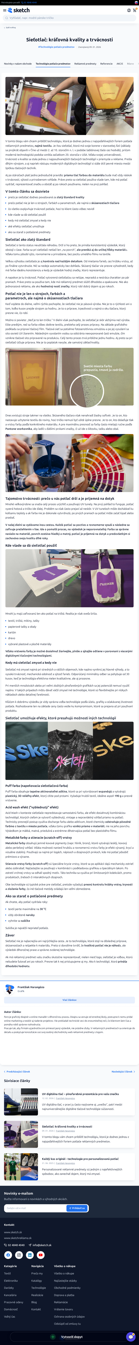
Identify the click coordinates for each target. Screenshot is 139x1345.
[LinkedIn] (30, 1255)
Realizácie (37, 1295)
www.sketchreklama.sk (18, 1238)
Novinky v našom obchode (18, 63)
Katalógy (36, 1280)
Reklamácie (61, 1302)
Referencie (106, 63)
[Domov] (18, 10)
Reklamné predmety (85, 63)
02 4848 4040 (16, 1245)
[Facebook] (8, 1255)
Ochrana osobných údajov (69, 1316)
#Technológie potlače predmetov (56, 47)
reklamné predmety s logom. (88, 1032)
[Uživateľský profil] (129, 10)
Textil (7, 1273)
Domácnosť (11, 1309)
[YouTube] (41, 1255)
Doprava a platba (64, 1295)
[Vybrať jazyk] (136, 2)
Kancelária (10, 1295)
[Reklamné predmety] (5, 10)
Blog (34, 1302)
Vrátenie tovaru (63, 1309)
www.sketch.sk (13, 1232)
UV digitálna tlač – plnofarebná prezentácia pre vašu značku (80, 1094)
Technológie (38, 1287)
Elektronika (11, 1280)
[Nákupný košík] (134, 10)
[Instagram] (19, 1255)
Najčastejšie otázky (65, 1280)
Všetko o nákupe (64, 1273)
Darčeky (9, 1287)
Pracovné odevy (13, 1302)
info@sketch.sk (42, 1245)
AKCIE (120, 63)
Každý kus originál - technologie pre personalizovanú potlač (80, 1159)
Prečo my (37, 1273)
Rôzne (130, 63)
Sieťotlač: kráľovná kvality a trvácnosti (67, 1126)
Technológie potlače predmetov (53, 63)
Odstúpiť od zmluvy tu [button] (67, 1323)
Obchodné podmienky (67, 1287)
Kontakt (36, 1309)
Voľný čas (9, 1316)
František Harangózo (65, 1098)
